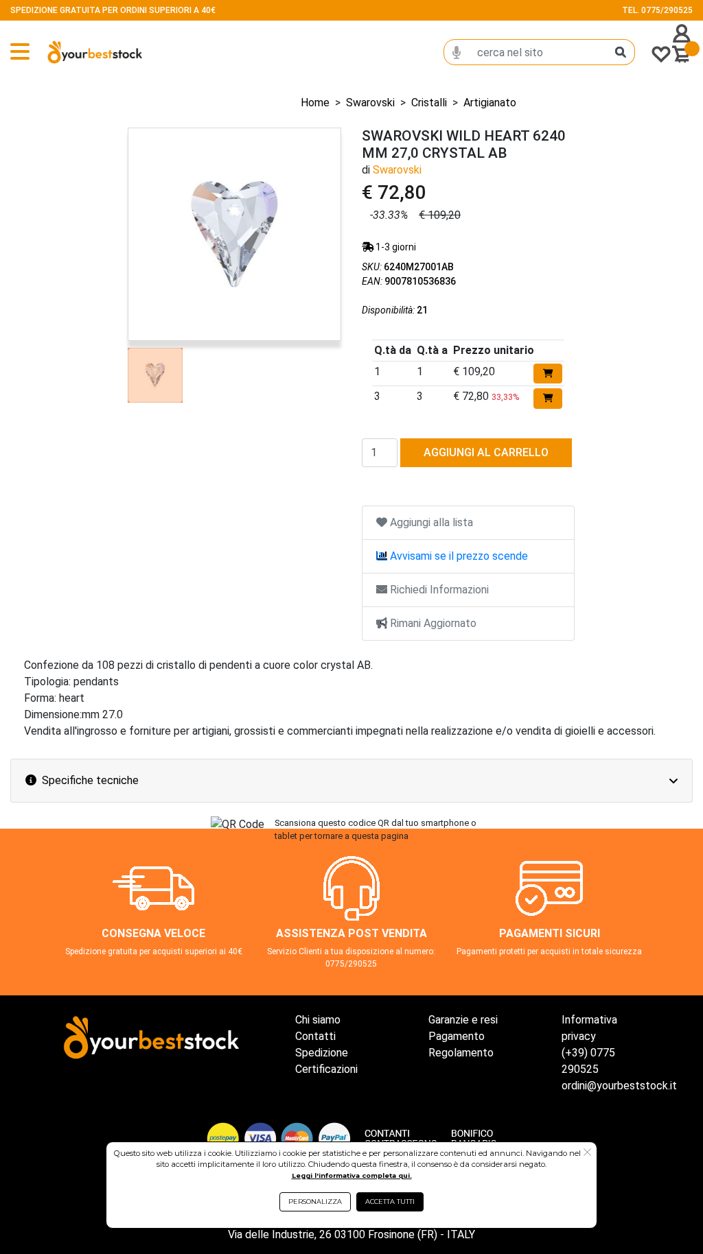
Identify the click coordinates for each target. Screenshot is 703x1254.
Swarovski (370, 102)
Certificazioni (326, 1069)
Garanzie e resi (463, 1019)
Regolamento (461, 1052)
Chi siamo (318, 1019)
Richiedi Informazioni (438, 589)
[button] (587, 1153)
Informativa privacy (589, 1028)
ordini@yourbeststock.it (619, 1085)
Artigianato (489, 102)
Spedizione (321, 1052)
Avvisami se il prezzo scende (457, 556)
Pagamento (456, 1036)
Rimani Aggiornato (431, 623)
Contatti (315, 1036)
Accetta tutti (390, 1201)
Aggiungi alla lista (430, 522)
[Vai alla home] (75, 52)
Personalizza (315, 1201)
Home (315, 102)
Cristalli (429, 102)
